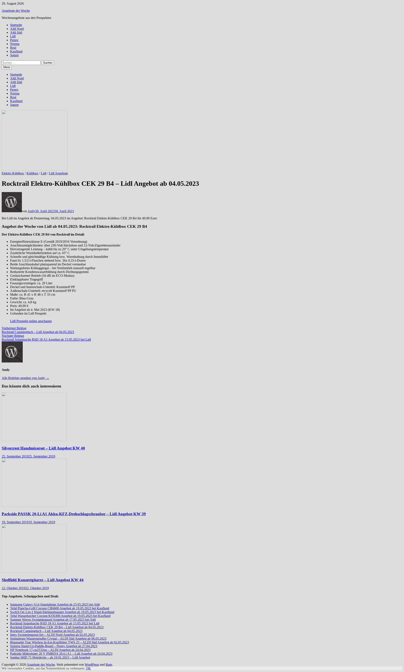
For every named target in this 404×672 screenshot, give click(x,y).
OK (88, 668)
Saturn (14, 55)
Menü (6, 67)
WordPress (92, 664)
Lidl (13, 36)
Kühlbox (32, 173)
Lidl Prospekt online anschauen (31, 321)
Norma (14, 44)
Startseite (16, 25)
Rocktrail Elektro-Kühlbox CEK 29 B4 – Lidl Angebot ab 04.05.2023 (57, 627)
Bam (109, 664)
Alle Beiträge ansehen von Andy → (25, 378)
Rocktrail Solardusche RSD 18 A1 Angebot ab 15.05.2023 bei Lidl (54, 623)
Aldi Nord (17, 28)
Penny (14, 40)
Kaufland (16, 51)
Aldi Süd (16, 32)
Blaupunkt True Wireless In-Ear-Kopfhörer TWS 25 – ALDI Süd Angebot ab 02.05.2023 (69, 642)
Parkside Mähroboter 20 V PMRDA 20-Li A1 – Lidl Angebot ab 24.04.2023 (61, 653)
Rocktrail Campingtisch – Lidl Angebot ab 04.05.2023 (46, 631)
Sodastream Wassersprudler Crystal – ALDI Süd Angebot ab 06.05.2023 (58, 638)
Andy (31, 211)
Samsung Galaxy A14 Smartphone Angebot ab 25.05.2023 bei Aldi (55, 604)
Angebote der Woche (16, 10)
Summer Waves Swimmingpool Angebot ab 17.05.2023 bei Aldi (53, 619)
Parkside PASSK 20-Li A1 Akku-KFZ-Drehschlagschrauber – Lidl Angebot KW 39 (74, 514)
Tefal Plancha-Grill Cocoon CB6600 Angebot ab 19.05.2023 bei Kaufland (59, 608)
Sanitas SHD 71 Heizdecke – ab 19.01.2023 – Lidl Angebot (50, 657)
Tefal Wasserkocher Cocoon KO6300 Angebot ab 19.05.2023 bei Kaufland (60, 616)
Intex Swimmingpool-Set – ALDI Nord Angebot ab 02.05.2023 (52, 634)
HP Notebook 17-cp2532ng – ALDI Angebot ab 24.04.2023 (50, 650)
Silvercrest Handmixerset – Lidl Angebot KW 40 (43, 448)
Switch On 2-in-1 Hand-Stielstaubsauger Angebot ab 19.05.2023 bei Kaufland (62, 612)
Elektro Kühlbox (13, 173)
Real (13, 47)
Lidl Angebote (58, 173)
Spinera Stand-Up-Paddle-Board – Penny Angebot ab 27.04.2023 (53, 646)
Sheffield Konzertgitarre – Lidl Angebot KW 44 (43, 580)
